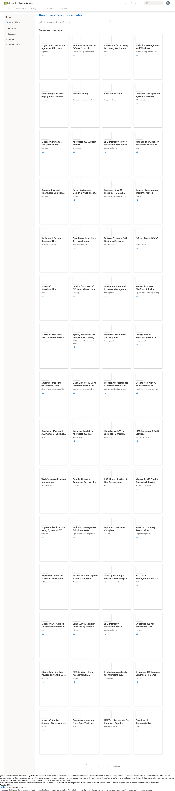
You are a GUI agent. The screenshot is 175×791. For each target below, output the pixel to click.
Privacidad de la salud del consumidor (15, 790)
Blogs (28, 775)
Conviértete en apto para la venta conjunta (118, 778)
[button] (40, 22)
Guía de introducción (71, 775)
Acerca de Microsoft (121, 782)
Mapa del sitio (36, 790)
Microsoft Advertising (65, 782)
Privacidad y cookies (76, 790)
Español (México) (7, 785)
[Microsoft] (10, 3)
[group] (42, 55)
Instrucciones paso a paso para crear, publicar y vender (79, 778)
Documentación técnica (89, 775)
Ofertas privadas (105, 775)
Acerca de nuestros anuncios (124, 790)
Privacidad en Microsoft (138, 782)
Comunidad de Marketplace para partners (151, 778)
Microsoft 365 (51, 782)
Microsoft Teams (98, 782)
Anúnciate (10, 778)
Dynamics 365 (39, 782)
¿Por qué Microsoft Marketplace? (13, 775)
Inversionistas (153, 782)
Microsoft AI (5, 782)
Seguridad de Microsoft (19, 782)
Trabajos (108, 782)
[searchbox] (21, 22)
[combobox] (75, 22)
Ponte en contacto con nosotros (54, 790)
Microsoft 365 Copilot (82, 782)
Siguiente (116, 766)
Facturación (153, 775)
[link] (54, 56)
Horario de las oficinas (54, 775)
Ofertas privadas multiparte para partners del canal (50, 780)
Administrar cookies (144, 790)
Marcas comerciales (105, 790)
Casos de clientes (38, 775)
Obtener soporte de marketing (26, 778)
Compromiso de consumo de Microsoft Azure (131, 775)
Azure (31, 782)
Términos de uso (90, 790)
